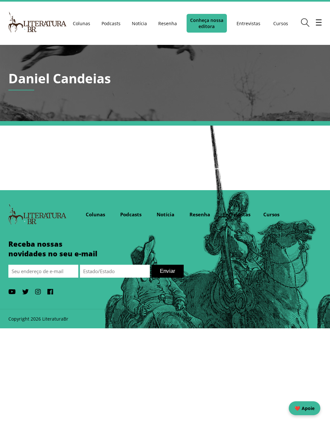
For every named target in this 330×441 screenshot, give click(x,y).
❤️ (305, 408)
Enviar (167, 271)
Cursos (280, 23)
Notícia (139, 23)
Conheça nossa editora (206, 23)
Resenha (167, 23)
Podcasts (111, 23)
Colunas (81, 23)
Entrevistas (248, 23)
